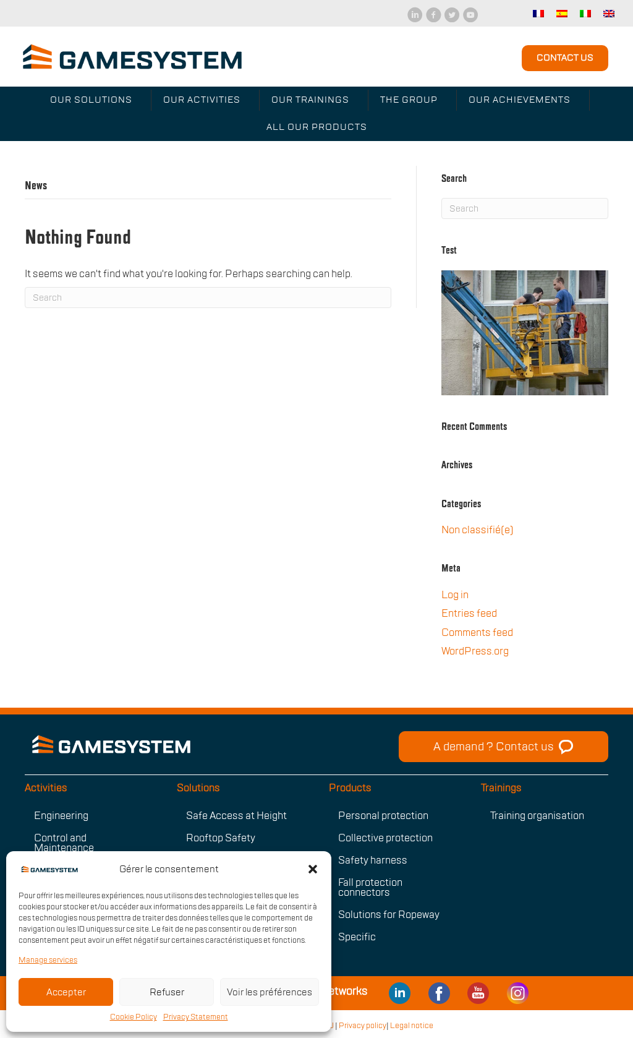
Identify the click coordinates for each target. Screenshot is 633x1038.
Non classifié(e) (477, 530)
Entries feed (469, 613)
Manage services (48, 960)
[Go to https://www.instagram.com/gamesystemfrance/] (517, 991)
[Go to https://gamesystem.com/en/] (199, 744)
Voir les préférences (269, 992)
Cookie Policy (133, 1017)
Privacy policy (362, 1026)
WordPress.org (475, 651)
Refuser (167, 992)
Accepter (66, 992)
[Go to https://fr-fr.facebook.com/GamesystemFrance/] (439, 991)
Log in (455, 595)
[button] (313, 869)
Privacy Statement (195, 1017)
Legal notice (411, 1026)
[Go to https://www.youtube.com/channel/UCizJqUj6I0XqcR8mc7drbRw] (400, 991)
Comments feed (477, 633)
